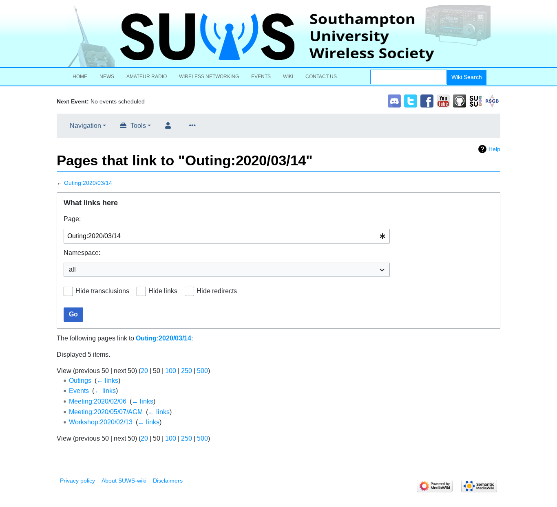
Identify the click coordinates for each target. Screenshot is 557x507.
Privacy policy (77, 480)
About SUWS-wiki (124, 480)
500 (202, 370)
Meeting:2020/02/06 (97, 401)
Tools (138, 125)
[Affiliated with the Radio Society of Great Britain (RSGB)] (492, 100)
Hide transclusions (102, 291)
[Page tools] (194, 126)
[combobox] (227, 236)
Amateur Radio (146, 76)
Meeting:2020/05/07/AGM (106, 411)
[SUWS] (278, 36)
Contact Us (321, 76)
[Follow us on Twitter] (410, 100)
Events (261, 76)
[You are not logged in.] (169, 126)
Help (494, 149)
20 (144, 370)
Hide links (162, 291)
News (106, 76)
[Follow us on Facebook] (427, 100)
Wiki (288, 76)
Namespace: (82, 252)
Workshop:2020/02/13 (101, 422)
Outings (80, 380)
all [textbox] (72, 269)
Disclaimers (168, 480)
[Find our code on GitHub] (459, 100)
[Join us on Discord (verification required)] (394, 100)
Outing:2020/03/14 (88, 183)
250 (186, 370)
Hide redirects (217, 291)
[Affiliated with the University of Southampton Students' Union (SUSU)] (476, 100)
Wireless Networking (209, 76)
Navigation (85, 125)
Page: (72, 218)
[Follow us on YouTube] (443, 100)
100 (170, 370)
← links (107, 380)
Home (80, 76)
